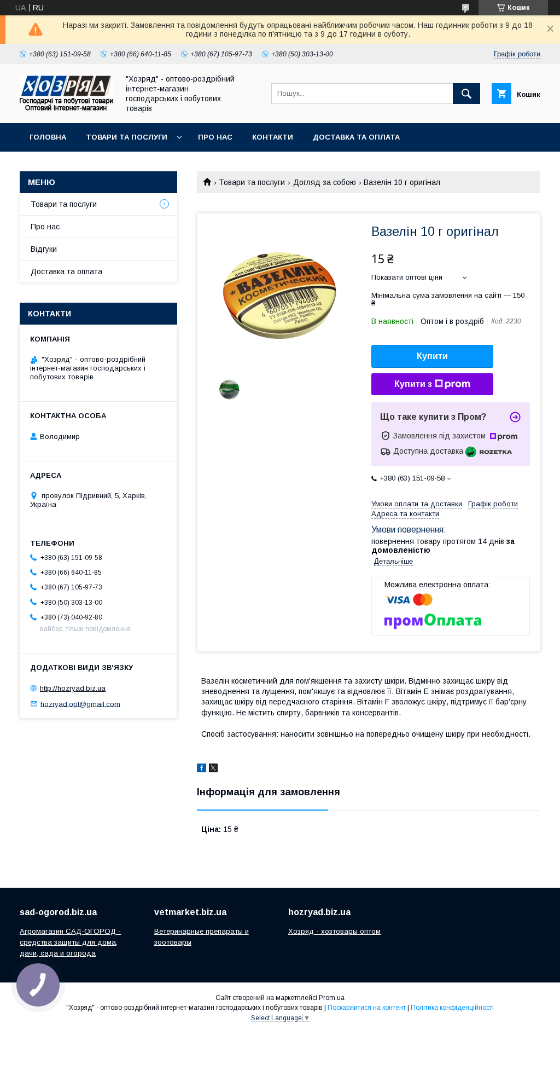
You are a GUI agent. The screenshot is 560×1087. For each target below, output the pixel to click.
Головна (48, 137)
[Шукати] (466, 93)
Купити (432, 356)
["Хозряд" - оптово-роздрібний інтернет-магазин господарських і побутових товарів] (66, 107)
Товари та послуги (126, 137)
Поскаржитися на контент (367, 1007)
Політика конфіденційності (452, 1007)
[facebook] (201, 769)
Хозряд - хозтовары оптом (334, 931)
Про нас (215, 137)
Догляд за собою (324, 182)
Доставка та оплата (356, 137)
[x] (213, 769)
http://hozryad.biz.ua (73, 688)
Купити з (413, 384)
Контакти (272, 137)
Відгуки (44, 249)
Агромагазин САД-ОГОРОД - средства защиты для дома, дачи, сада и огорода (70, 942)
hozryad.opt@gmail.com (80, 703)
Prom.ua (332, 998)
